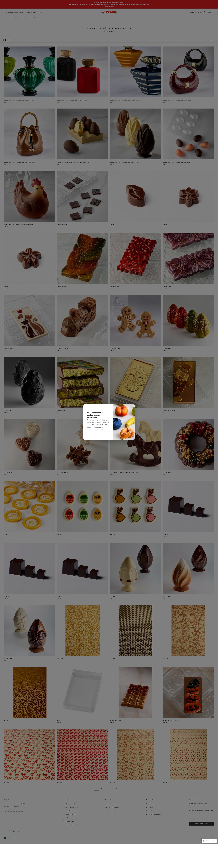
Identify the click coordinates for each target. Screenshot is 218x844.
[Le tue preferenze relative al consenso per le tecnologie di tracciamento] (209, 841)
